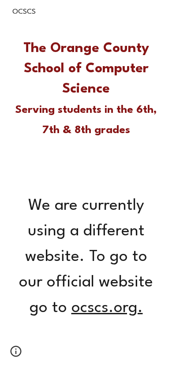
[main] (86, 89)
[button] (15, 354)
